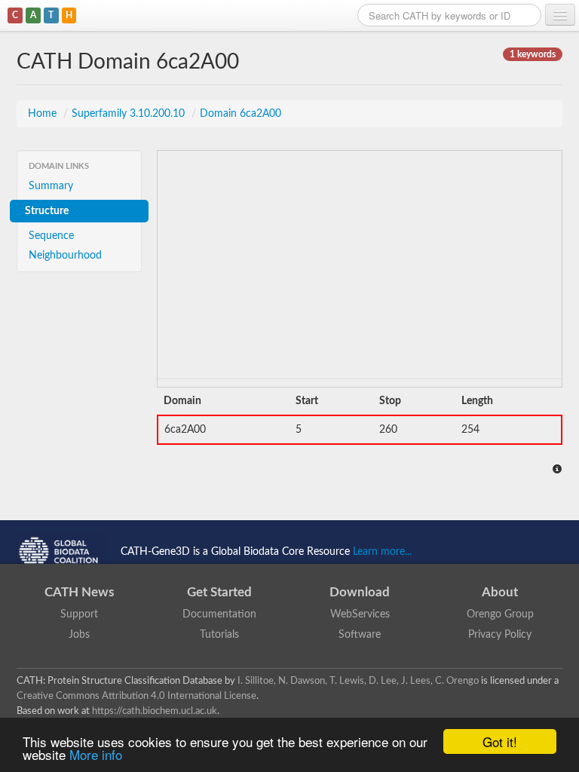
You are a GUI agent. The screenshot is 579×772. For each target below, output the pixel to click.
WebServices (360, 614)
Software (360, 635)
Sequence (51, 236)
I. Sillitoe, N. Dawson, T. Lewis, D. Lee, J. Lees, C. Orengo (358, 680)
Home (44, 114)
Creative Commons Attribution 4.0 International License (136, 695)
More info (95, 754)
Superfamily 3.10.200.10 (130, 114)
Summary (51, 186)
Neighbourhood (65, 255)
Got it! (499, 741)
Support (79, 614)
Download (359, 592)
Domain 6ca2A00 (240, 114)
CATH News (79, 592)
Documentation (219, 614)
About (500, 592)
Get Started (219, 592)
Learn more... (382, 551)
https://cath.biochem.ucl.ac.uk (154, 710)
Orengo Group (500, 614)
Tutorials (219, 635)
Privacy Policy (500, 635)
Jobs (79, 635)
